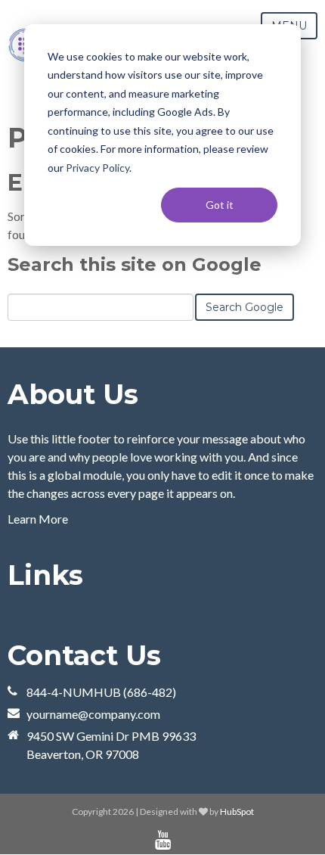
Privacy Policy (97, 167)
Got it (220, 204)
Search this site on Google (135, 264)
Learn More (38, 518)
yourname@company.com (93, 714)
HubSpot (237, 811)
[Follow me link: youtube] (163, 840)
